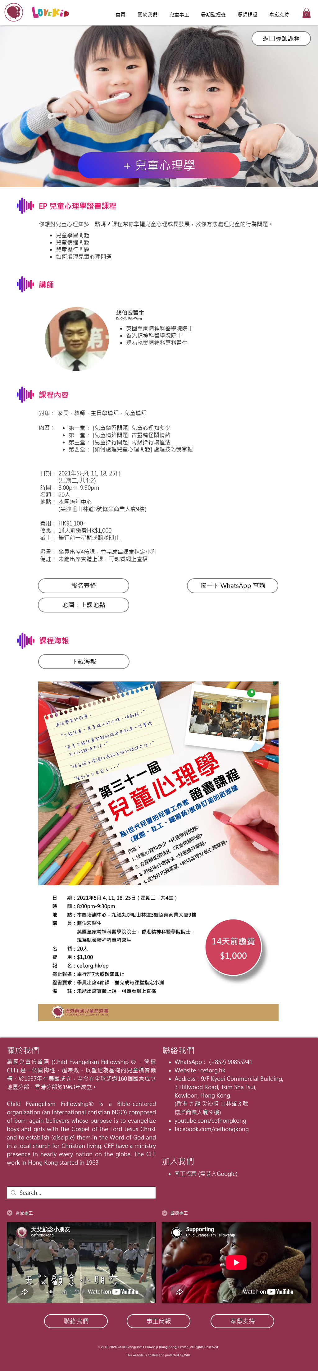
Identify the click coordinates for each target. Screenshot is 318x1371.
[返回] (36, 106)
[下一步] (281, 106)
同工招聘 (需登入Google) (206, 1173)
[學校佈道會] (159, 171)
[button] (306, 13)
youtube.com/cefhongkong (210, 1120)
